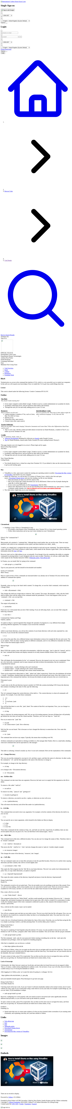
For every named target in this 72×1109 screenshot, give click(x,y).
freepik (37, 438)
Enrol (6, 370)
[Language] (1, 17)
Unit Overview (8, 368)
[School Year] (1, 12)
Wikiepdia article (34, 558)
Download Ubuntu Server (16, 478)
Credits (21, 1104)
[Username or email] (1, 31)
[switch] (6, 51)
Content (6, 371)
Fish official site (45, 558)
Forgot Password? (6, 49)
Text (6, 440)
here (15, 551)
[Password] (1, 35)
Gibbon (10, 1097)
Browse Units (8, 191)
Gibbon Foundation (14, 1102)
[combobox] (2, 15)
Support (34, 1104)
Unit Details (8, 260)
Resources (7, 373)
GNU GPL (15, 1104)
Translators (27, 1104)
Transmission (34, 485)
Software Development (11, 438)
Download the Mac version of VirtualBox (16, 1031)
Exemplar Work (9, 375)
